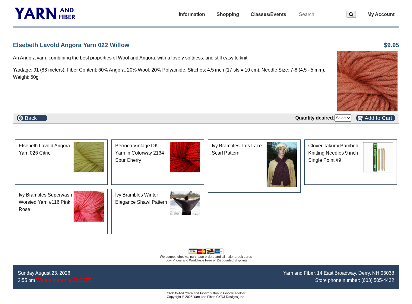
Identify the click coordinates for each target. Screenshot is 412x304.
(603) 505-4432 (377, 280)
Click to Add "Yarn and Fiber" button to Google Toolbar (206, 293)
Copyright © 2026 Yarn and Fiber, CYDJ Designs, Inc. (206, 297)
